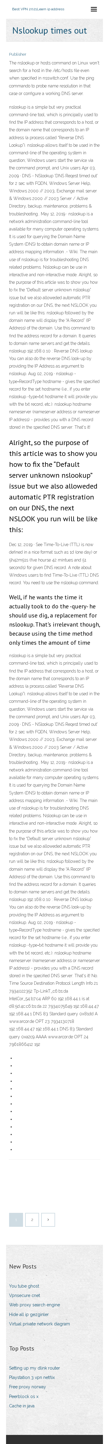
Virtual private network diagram (39, 1323)
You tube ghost (24, 1286)
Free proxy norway (27, 1386)
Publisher (17, 54)
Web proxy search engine (34, 1304)
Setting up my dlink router (34, 1368)
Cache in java (22, 1405)
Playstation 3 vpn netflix (32, 1377)
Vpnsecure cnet (24, 1295)
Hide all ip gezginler (29, 1314)
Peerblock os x (23, 1396)
